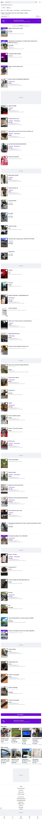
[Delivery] (3, 21)
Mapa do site (21, 802)
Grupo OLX (21, 805)
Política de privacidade (21, 798)
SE (4, 10)
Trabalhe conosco (21, 803)
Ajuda (21, 786)
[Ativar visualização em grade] (39, 17)
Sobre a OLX (21, 790)
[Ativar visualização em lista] (37, 17)
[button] (21, 2)
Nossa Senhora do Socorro (26, 10)
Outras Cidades (17, 10)
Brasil (2, 10)
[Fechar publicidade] (1, 808)
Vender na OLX (21, 792)
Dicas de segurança (21, 788)
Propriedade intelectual (21, 800)
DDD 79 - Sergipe (10, 10)
